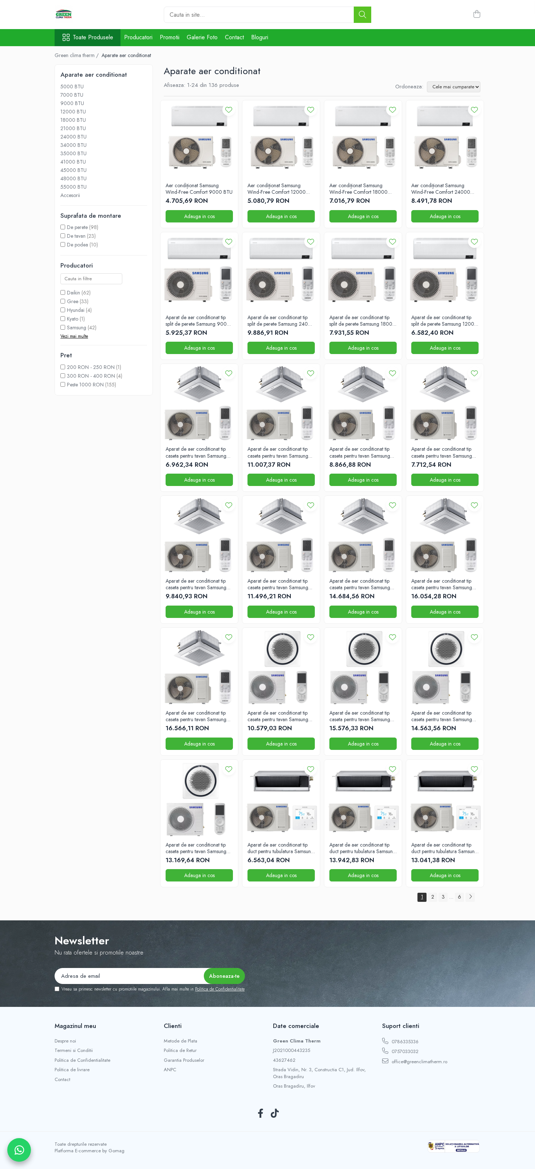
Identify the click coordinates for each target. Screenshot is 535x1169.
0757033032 (404, 1051)
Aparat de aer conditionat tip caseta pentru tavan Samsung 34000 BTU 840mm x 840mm (362, 584)
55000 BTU (73, 186)
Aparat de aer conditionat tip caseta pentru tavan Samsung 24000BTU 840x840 (359, 716)
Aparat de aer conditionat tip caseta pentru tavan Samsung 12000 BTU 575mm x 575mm (443, 452)
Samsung (76, 327)
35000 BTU (73, 153)
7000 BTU (71, 95)
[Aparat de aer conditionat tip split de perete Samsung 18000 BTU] (363, 271)
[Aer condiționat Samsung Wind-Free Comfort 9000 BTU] (199, 139)
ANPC (170, 1069)
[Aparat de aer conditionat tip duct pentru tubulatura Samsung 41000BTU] (445, 798)
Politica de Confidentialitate (220, 989)
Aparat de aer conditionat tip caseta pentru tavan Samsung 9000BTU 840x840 (277, 716)
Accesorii (70, 195)
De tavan (76, 236)
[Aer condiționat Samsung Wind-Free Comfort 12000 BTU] (281, 139)
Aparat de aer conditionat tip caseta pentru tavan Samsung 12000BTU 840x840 (196, 848)
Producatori (138, 37)
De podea (77, 244)
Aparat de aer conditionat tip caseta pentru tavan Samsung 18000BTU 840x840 (441, 716)
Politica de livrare (72, 1069)
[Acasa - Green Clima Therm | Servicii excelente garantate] (91, 14)
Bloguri (259, 37)
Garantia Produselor (184, 1060)
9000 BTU (72, 103)
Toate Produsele (93, 37)
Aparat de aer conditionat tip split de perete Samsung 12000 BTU (444, 320)
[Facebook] (260, 1113)
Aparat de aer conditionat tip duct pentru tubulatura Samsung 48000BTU (362, 848)
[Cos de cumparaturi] (476, 14)
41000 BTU (73, 161)
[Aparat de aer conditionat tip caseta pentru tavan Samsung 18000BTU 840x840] (445, 666)
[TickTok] (274, 1113)
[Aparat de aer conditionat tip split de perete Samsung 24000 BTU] (281, 271)
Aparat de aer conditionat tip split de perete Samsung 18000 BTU (362, 320)
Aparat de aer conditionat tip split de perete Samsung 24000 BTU (280, 320)
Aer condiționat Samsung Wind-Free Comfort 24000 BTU (440, 188)
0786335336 (404, 1041)
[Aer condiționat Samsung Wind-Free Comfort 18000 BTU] (363, 139)
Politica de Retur (180, 1050)
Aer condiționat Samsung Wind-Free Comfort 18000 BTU (358, 188)
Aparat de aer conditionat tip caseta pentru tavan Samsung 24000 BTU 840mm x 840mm (280, 584)
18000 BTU (73, 120)
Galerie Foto (202, 37)
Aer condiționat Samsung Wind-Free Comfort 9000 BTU (199, 188)
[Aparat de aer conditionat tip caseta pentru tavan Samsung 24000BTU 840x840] (363, 666)
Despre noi (65, 1041)
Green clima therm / (77, 55)
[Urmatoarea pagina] (470, 897)
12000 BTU (73, 111)
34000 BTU (73, 145)
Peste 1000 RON (85, 384)
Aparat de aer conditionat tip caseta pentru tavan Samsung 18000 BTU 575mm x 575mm (361, 452)
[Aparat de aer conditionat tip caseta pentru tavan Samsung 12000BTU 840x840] (199, 798)
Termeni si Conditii (74, 1050)
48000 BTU (73, 178)
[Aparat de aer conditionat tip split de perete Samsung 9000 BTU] (199, 271)
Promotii (169, 37)
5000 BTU (72, 86)
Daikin (73, 292)
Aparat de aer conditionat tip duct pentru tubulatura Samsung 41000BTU (444, 848)
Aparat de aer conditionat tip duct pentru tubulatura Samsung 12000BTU (280, 848)
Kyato (72, 318)
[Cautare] (362, 15)
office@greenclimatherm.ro (418, 1061)
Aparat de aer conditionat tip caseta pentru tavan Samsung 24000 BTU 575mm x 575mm (280, 452)
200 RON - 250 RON (91, 367)
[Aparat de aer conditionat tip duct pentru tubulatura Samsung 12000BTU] (281, 798)
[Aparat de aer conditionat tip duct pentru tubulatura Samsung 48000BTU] (363, 798)
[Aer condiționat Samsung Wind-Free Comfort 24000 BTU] (445, 139)
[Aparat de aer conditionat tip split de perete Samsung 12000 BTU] (445, 271)
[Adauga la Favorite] (228, 109)
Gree (72, 301)
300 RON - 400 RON (91, 375)
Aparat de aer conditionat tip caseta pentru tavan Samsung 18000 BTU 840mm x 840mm (199, 584)
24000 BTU (73, 136)
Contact (234, 37)
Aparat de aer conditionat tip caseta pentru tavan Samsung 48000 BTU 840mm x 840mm (199, 716)
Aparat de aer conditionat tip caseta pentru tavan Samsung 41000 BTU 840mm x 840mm (444, 584)
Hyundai (75, 310)
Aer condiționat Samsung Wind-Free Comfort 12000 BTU (276, 188)
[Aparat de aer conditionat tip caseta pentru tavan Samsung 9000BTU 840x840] (281, 666)
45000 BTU (73, 170)
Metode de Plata (180, 1041)
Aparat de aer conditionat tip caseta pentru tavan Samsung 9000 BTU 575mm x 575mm (197, 452)
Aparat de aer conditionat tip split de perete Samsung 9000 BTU (198, 320)
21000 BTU (73, 128)
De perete (77, 227)
